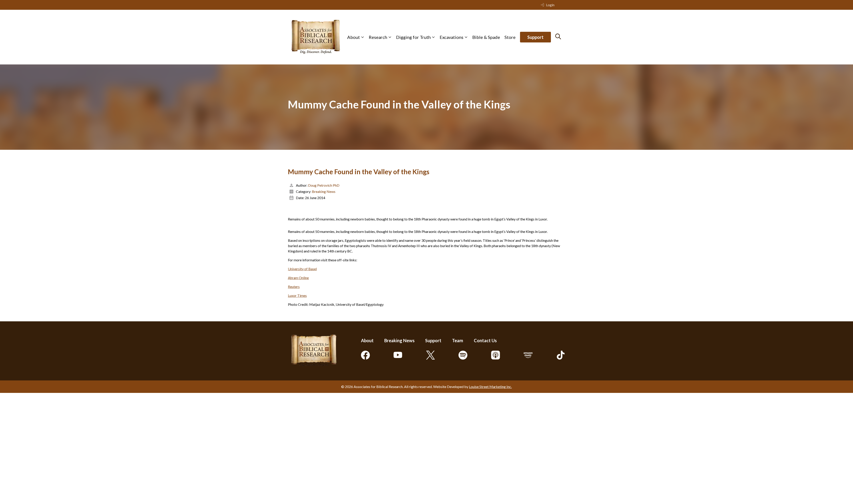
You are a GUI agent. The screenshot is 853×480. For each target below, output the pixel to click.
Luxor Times (297, 295)
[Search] (558, 36)
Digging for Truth (413, 37)
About (353, 37)
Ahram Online (298, 278)
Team (457, 340)
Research (378, 37)
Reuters (294, 286)
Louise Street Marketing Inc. (490, 386)
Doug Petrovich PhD (323, 185)
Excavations (451, 37)
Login (550, 5)
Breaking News (323, 191)
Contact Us (485, 340)
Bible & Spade (486, 37)
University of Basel (302, 269)
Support (535, 37)
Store (510, 37)
